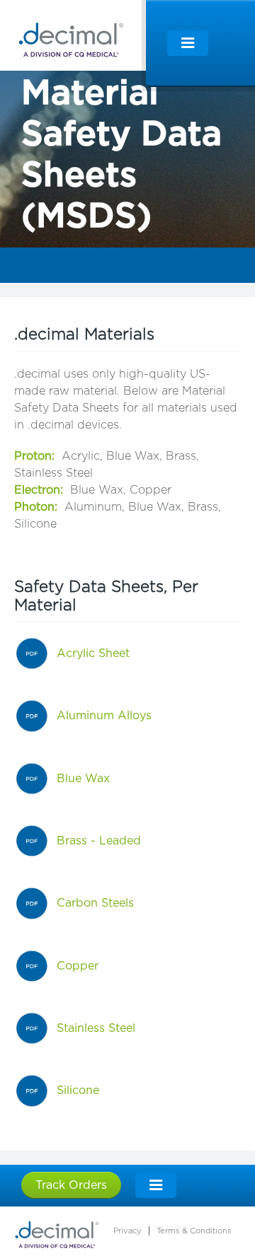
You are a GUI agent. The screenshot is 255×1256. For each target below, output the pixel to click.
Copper (77, 966)
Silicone (78, 1090)
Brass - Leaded (99, 841)
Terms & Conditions (194, 1231)
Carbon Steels (95, 903)
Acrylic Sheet (93, 653)
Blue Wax (83, 778)
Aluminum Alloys (104, 715)
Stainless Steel (96, 1028)
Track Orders (71, 1185)
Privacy (127, 1231)
